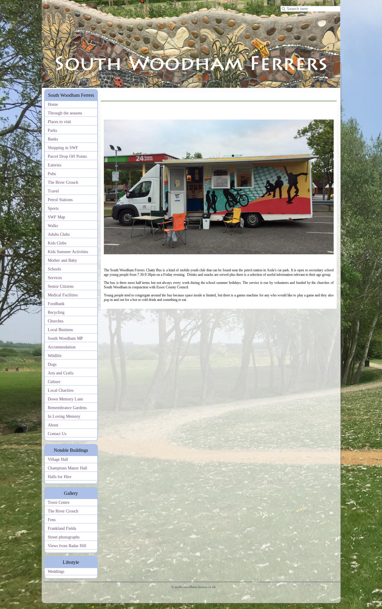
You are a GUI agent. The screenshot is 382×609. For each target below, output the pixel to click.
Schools (54, 269)
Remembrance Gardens (67, 408)
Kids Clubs (57, 243)
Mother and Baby (62, 260)
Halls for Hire (59, 477)
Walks (53, 226)
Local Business (60, 330)
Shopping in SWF (63, 148)
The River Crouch (63, 182)
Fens (52, 520)
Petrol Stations (60, 200)
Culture (54, 382)
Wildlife (54, 356)
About (53, 425)
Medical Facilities (63, 295)
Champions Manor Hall (67, 468)
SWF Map (56, 217)
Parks (52, 130)
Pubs (52, 174)
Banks (53, 139)
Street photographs (63, 537)
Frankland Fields (62, 528)
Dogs (52, 364)
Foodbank (56, 304)
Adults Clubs (59, 234)
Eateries (54, 165)
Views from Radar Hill (67, 546)
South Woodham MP (65, 338)
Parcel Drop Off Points (67, 156)
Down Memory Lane (65, 399)
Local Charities (60, 390)
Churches (55, 321)
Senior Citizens (60, 286)
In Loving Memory (64, 416)
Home (53, 104)
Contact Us (57, 433)
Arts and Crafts (60, 373)
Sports (53, 208)
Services (55, 278)
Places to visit (59, 122)
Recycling (56, 312)
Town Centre (59, 502)
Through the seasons (65, 113)
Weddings (56, 571)
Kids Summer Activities (68, 252)
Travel (53, 191)
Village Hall (58, 459)
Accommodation (62, 347)
